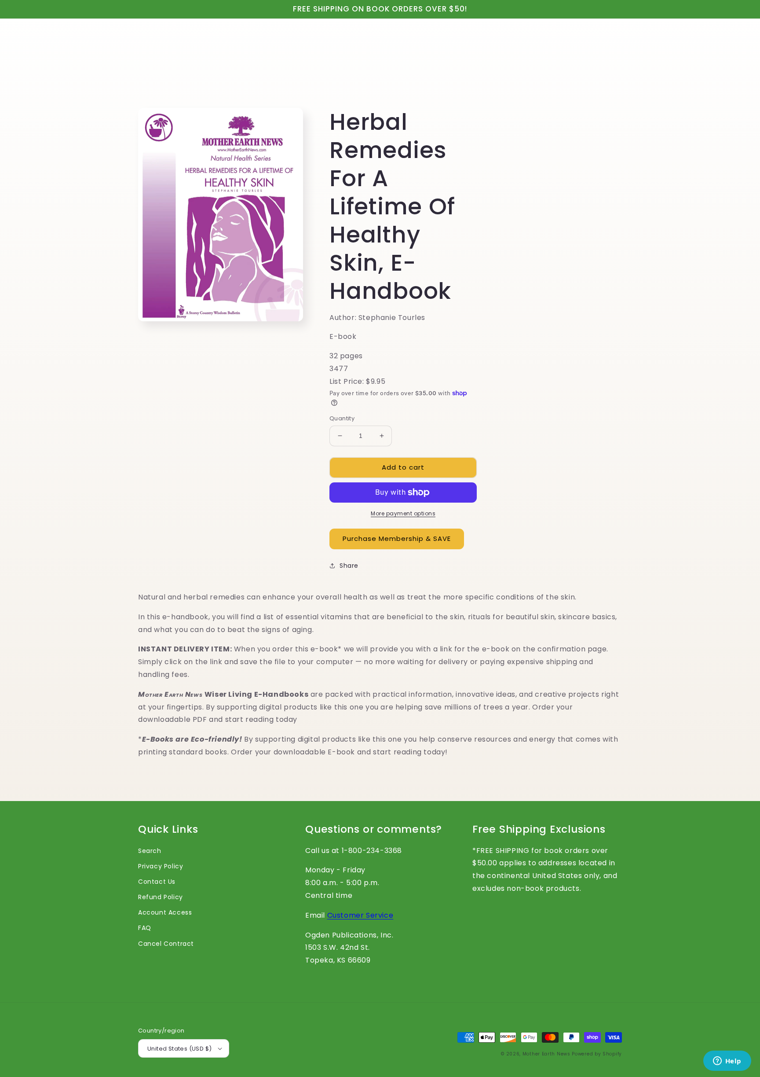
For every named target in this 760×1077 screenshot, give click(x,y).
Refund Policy (160, 897)
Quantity (341, 418)
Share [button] (349, 565)
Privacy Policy (160, 866)
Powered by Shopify (597, 1054)
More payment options (403, 513)
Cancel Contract (166, 943)
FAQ (144, 927)
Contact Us (156, 881)
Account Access (165, 912)
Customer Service (360, 915)
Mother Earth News (546, 1054)
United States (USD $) (179, 1048)
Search (149, 850)
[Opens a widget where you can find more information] (727, 1062)
